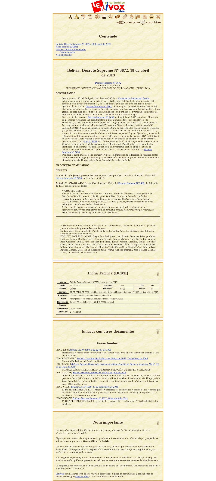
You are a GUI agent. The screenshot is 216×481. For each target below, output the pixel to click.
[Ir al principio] (157, 273)
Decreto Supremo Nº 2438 (101, 117)
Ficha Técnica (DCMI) (67, 46)
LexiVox (60, 473)
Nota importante (64, 54)
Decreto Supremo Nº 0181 (99, 106)
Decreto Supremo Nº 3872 (108, 83)
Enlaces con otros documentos (71, 49)
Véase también (67, 52)
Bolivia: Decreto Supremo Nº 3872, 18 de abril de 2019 (83, 44)
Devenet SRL (82, 476)
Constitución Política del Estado (133, 98)
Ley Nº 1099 (90, 141)
